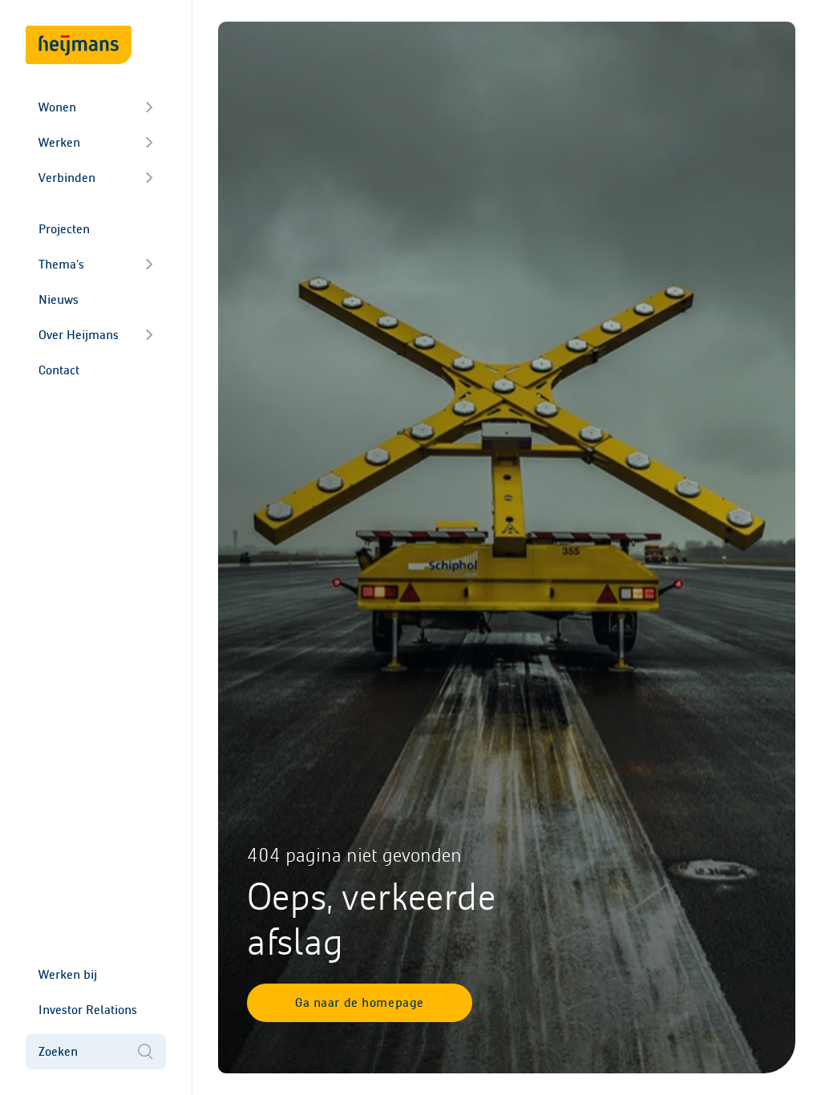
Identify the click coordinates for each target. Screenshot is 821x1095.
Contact (58, 370)
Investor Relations (87, 1009)
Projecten (64, 228)
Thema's (61, 264)
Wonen (57, 107)
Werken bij (67, 974)
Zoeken (58, 1051)
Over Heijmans (78, 334)
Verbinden (66, 177)
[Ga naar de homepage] (78, 45)
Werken (59, 142)
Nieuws (58, 299)
